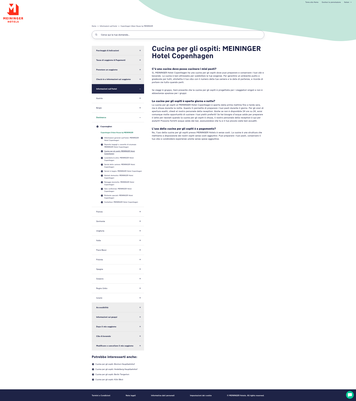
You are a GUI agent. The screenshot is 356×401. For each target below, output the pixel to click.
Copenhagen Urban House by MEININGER (137, 26)
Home (94, 26)
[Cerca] (96, 35)
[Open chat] (350, 395)
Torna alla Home (311, 2)
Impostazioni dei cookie (201, 395)
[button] (118, 50)
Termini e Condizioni (101, 395)
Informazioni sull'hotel (108, 26)
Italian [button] (346, 2)
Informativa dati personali (163, 395)
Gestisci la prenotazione (331, 2)
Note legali (131, 395)
